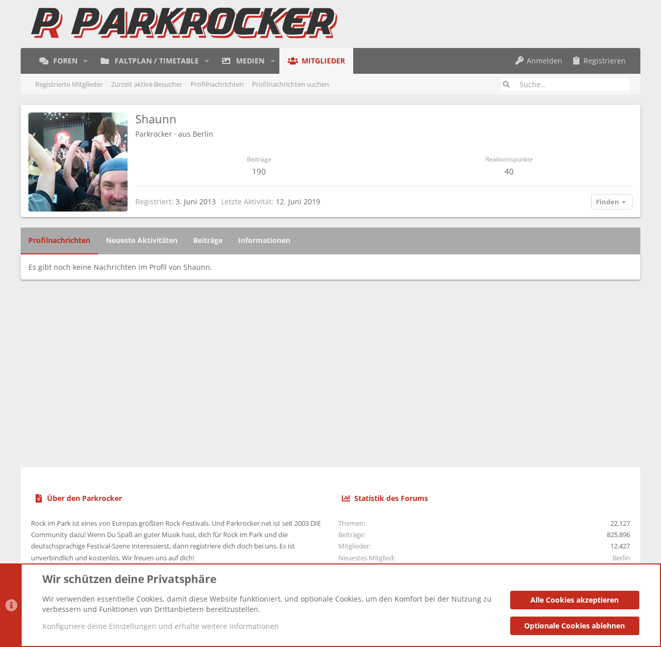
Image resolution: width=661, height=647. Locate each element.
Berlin (203, 134)
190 (259, 171)
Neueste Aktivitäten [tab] (142, 240)
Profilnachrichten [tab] (59, 240)
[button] (85, 61)
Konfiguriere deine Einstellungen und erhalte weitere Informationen (160, 626)
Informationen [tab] (264, 240)
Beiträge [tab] (208, 240)
